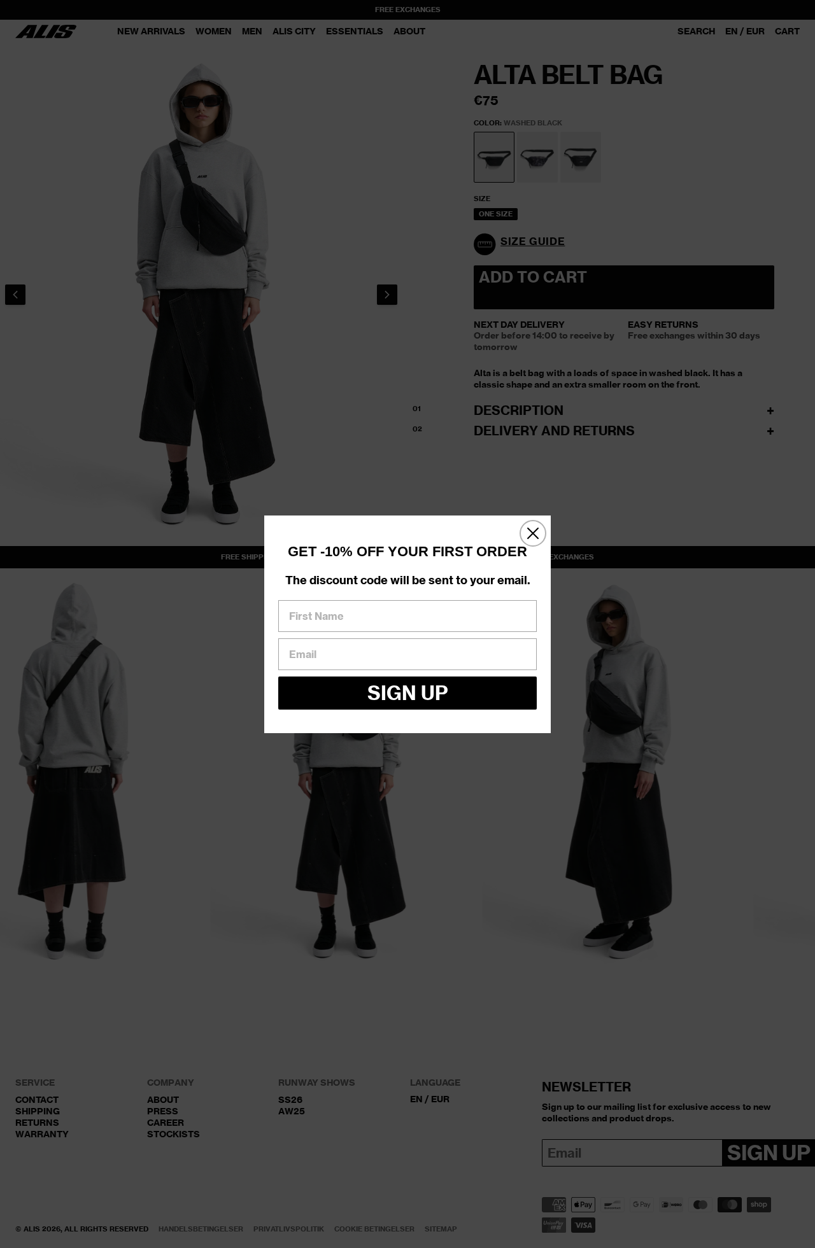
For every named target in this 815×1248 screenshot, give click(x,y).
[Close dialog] (533, 533)
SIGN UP (407, 692)
